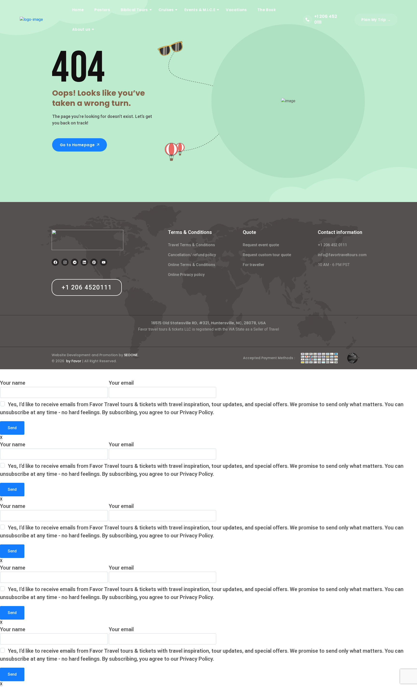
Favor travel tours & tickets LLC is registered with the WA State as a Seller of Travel (208, 329)
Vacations (236, 9)
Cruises (166, 9)
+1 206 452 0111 (325, 19)
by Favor (73, 361)
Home (78, 9)
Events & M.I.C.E (199, 9)
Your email (121, 383)
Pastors (102, 9)
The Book (266, 9)
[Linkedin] (84, 262)
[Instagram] (65, 262)
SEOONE (131, 355)
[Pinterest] (93, 262)
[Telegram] (74, 262)
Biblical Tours (134, 9)
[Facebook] (55, 262)
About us (81, 29)
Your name (12, 383)
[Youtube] (103, 262)
